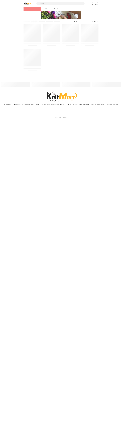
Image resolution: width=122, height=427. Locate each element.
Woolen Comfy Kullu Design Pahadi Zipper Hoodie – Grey (56, 44)
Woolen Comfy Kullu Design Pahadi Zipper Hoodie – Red (94, 44)
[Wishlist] (39, 26)
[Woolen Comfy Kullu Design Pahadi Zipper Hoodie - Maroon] (70, 33)
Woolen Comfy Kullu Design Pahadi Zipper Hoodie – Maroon (76, 44)
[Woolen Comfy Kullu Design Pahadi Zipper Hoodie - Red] (89, 33)
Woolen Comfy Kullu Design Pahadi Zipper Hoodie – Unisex (38, 68)
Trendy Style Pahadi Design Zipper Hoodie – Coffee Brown (37, 44)
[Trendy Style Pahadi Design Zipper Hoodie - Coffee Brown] (32, 33)
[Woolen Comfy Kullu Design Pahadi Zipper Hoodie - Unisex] (32, 57)
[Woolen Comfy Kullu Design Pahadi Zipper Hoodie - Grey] (51, 33)
